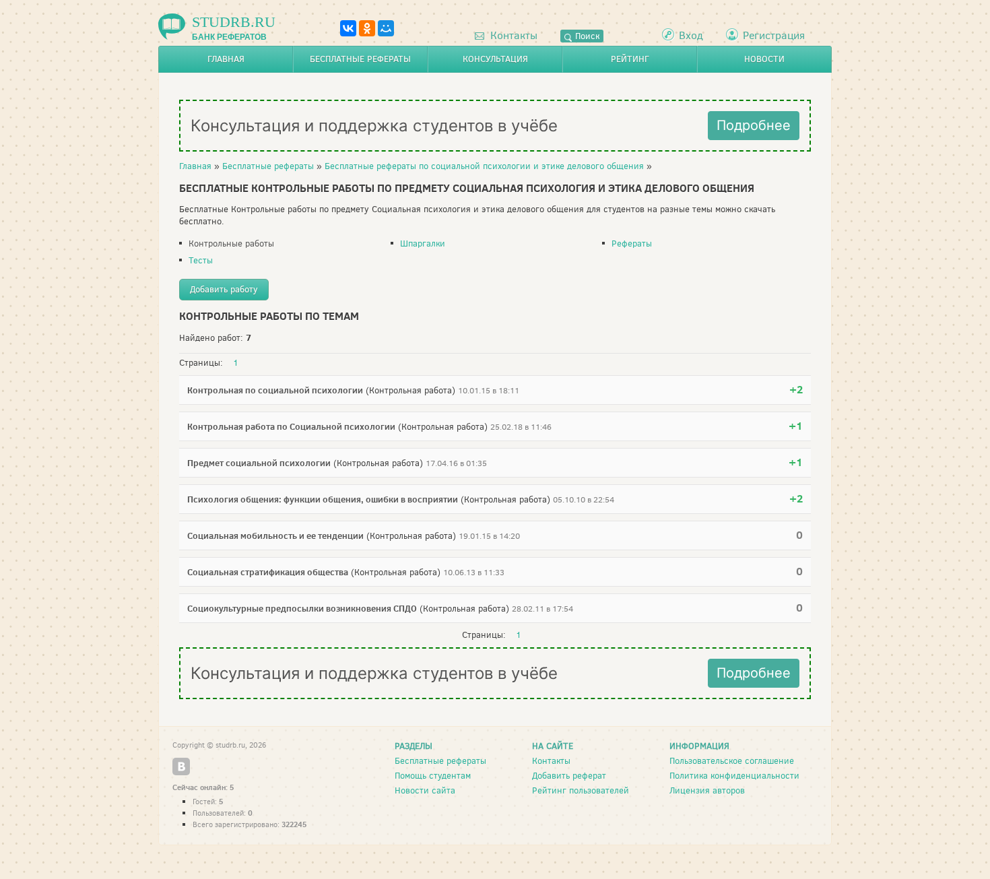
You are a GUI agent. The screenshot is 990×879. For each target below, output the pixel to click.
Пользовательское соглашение (731, 761)
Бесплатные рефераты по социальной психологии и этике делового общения (484, 166)
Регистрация (774, 35)
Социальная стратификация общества (267, 572)
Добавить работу (224, 289)
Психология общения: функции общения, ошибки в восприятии (322, 499)
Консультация (495, 59)
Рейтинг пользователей (580, 790)
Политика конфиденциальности (734, 775)
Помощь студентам (433, 775)
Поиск (585, 36)
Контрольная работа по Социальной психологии (291, 426)
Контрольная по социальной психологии (275, 390)
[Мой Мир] (386, 28)
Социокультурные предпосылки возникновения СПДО (302, 608)
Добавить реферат (569, 775)
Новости (764, 59)
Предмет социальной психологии (259, 463)
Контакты (512, 35)
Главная (225, 59)
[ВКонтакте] (348, 28)
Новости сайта (425, 790)
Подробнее (754, 125)
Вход (691, 35)
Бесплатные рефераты (360, 59)
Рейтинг (630, 59)
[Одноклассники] (367, 28)
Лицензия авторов (707, 790)
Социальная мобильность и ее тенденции (275, 535)
